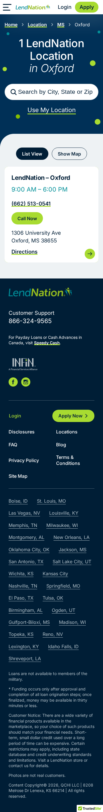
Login (65, 7)
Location (37, 24)
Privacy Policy (24, 460)
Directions (24, 251)
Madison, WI (72, 622)
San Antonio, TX (26, 561)
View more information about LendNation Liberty (51, 214)
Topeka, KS (21, 634)
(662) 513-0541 (31, 203)
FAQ (13, 444)
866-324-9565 (30, 321)
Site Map (18, 476)
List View (32, 154)
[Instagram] (25, 382)
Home (11, 24)
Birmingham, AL (26, 610)
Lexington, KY (24, 646)
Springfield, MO (63, 586)
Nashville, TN (23, 586)
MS (60, 24)
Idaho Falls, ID (63, 646)
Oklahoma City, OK (29, 549)
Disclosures (22, 432)
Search (13, 92)
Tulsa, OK (53, 598)
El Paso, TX (21, 598)
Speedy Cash (47, 342)
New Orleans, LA (72, 537)
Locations (67, 432)
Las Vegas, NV (24, 513)
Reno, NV (53, 634)
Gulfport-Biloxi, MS (29, 622)
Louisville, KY (63, 513)
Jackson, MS (72, 549)
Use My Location (51, 110)
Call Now (27, 218)
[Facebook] (13, 382)
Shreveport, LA (25, 658)
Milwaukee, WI (62, 525)
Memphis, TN (23, 525)
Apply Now (70, 416)
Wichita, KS (21, 573)
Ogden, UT (63, 610)
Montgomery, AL (26, 537)
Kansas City (55, 573)
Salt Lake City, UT (72, 561)
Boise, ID (18, 501)
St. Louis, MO (51, 501)
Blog (61, 444)
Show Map (69, 154)
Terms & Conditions (68, 460)
